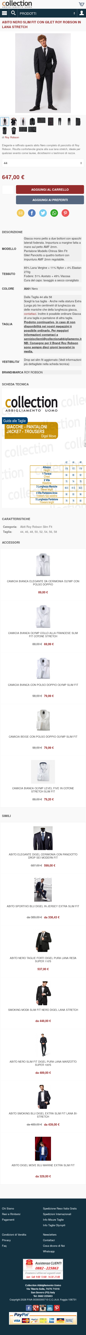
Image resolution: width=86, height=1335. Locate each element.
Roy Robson (12, 137)
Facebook (31, 213)
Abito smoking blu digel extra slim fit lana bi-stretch (43, 1114)
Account (81, 13)
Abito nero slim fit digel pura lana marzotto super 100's (43, 1063)
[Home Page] (17, 6)
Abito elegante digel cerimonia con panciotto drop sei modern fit (43, 855)
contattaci (30, 314)
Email (20, 213)
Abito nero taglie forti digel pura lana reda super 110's (43, 959)
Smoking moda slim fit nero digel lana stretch (43, 1010)
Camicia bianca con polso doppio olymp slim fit (43, 685)
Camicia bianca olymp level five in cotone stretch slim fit (43, 789)
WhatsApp (54, 213)
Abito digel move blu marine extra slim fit (43, 1165)
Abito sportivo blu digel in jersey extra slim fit (43, 906)
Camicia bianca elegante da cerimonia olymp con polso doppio (43, 582)
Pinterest (65, 213)
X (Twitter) (43, 214)
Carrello (81, 4)
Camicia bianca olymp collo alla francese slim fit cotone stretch (43, 634)
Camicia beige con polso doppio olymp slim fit (43, 736)
